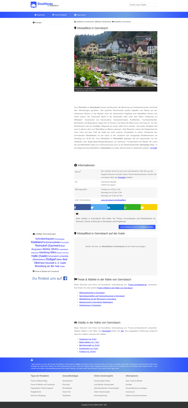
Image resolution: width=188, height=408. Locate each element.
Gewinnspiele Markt (102, 381)
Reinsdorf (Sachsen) (47, 245)
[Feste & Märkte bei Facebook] (50, 282)
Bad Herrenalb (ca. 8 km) (89, 345)
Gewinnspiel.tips (100, 395)
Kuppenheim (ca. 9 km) (88, 348)
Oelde (62, 266)
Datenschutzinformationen (136, 395)
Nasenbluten (67, 381)
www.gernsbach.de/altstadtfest (113, 200)
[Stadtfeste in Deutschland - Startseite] (49, 5)
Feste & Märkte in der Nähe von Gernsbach (115, 288)
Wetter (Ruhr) (50, 249)
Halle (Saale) (39, 256)
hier (122, 331)
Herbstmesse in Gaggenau (90, 305)
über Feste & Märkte (134, 381)
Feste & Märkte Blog (39, 381)
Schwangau (59, 239)
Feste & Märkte (60, 15)
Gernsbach (106, 331)
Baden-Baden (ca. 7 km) (89, 342)
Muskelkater (67, 388)
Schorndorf (53, 256)
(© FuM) (153, 148)
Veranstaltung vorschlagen (136, 388)
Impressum (81, 15)
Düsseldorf (65, 242)
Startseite (41, 15)
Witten (59, 259)
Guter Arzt (66, 392)
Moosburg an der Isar (47, 266)
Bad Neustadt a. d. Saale (53, 263)
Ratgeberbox (36, 392)
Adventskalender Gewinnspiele (106, 388)
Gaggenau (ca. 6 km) (88, 339)
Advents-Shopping (38, 395)
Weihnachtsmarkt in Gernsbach (92, 293)
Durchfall (66, 384)
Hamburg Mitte (47, 252)
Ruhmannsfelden (52, 242)
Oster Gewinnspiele (102, 392)
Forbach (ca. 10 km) (87, 351)
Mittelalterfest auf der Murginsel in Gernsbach (97, 299)
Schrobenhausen (44, 238)
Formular (121, 177)
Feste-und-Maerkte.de (137, 285)
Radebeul (37, 242)
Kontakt (129, 384)
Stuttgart (51, 259)
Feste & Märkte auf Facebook (43, 384)
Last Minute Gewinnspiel (104, 384)
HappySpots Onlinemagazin (42, 388)
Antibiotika (66, 395)
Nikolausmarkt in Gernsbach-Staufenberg (96, 302)
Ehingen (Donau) (63, 253)
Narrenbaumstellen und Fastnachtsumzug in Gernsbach (102, 296)
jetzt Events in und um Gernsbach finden (137, 227)
